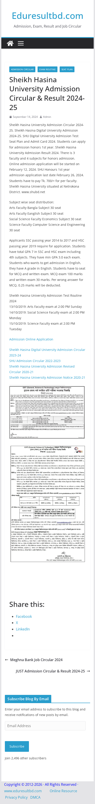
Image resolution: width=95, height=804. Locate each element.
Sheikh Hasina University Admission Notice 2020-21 (47, 377)
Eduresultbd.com (48, 15)
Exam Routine (47, 69)
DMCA (35, 797)
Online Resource (63, 790)
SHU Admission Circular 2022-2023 (35, 361)
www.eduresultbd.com (23, 790)
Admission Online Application (31, 339)
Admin (47, 117)
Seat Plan (67, 69)
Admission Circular (22, 69)
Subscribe (17, 746)
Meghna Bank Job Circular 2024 (36, 659)
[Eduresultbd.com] (10, 43)
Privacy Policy (16, 797)
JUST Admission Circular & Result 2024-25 (50, 671)
